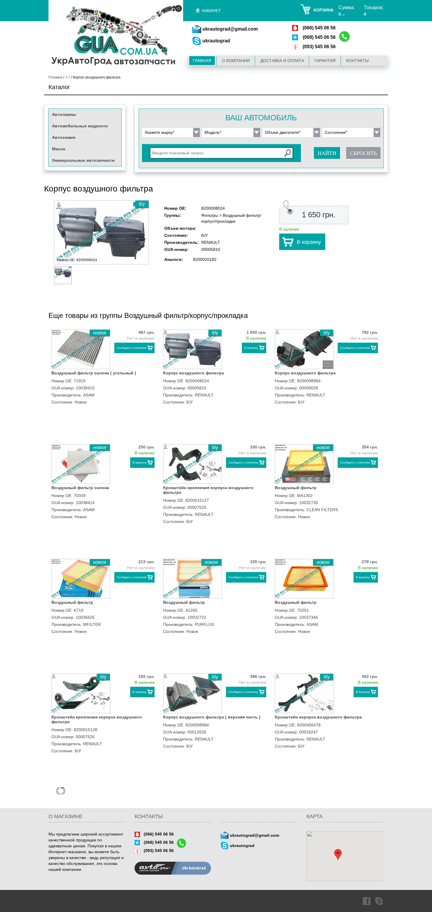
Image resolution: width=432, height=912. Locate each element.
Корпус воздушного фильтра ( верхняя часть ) (211, 717)
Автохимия (63, 137)
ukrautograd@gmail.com (230, 28)
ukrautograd (216, 40)
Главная (202, 60)
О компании (236, 60)
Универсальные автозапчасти (83, 160)
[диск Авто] (115, 36)
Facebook (366, 900)
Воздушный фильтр (296, 487)
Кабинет (211, 10)
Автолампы (64, 114)
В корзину (309, 242)
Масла (58, 148)
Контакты (357, 60)
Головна (55, 77)
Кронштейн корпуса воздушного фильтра (318, 717)
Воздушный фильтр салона (80, 487)
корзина (324, 10)
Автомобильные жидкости (80, 126)
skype (379, 900)
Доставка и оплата (282, 60)
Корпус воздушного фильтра (193, 373)
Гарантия (325, 60)
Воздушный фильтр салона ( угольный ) (93, 373)
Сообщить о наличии (132, 347)
